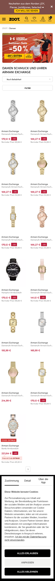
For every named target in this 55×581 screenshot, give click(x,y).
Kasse (49, 19)
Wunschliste (34, 21)
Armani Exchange (10, 131)
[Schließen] (51, 7)
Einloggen (43, 21)
